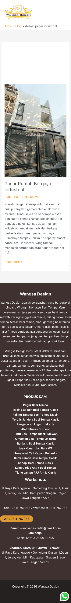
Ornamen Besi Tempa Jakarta (35, 439)
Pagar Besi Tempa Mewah (22, 196)
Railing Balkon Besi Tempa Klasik (35, 409)
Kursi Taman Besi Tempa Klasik (35, 458)
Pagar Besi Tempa (35, 405)
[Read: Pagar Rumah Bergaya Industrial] (35, 130)
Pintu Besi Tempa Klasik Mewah (36, 434)
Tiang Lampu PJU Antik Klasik (35, 472)
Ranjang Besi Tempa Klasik (35, 443)
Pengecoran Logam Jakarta (36, 424)
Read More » (13, 261)
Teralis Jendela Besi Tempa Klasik (35, 419)
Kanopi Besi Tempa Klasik (35, 463)
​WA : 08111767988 (16, 519)
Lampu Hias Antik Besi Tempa (35, 467)
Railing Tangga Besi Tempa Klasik (35, 414)
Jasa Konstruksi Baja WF (35, 448)
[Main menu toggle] (63, 11)
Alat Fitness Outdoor (35, 429)
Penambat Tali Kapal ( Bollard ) (35, 453)
